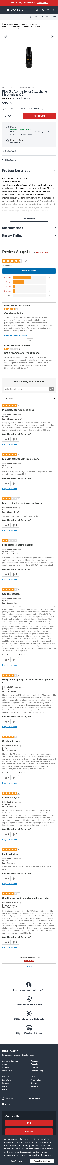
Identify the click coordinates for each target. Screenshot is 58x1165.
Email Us (29, 1131)
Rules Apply (42, 3)
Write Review (27, 98)
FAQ (29, 1123)
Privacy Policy (44, 1142)
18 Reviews (16, 98)
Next (29, 966)
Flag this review (9, 444)
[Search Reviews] (51, 389)
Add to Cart (39, 115)
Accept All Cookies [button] (42, 1161)
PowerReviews (42, 252)
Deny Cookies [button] (16, 1161)
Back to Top (29, 961)
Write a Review (29, 271)
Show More (29, 218)
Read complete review (14, 336)
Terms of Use (47, 1155)
